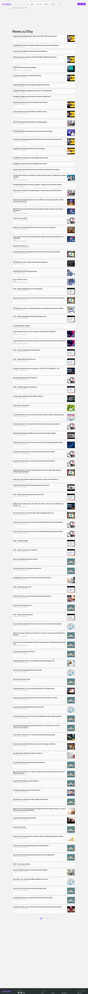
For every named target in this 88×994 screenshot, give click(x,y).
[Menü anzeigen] (27, 4)
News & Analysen (15, 7)
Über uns (79, 993)
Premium (46, 4)
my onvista (39, 4)
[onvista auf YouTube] (21, 993)
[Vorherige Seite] (37, 918)
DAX (42, 993)
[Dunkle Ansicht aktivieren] (8, 0)
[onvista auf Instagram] (24, 993)
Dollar (52, 993)
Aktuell (32, 4)
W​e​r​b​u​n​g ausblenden (55, 17)
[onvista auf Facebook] (18, 993)
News (20, 7)
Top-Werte (64, 993)
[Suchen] (60, 4)
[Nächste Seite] (50, 918)
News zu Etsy (24, 7)
